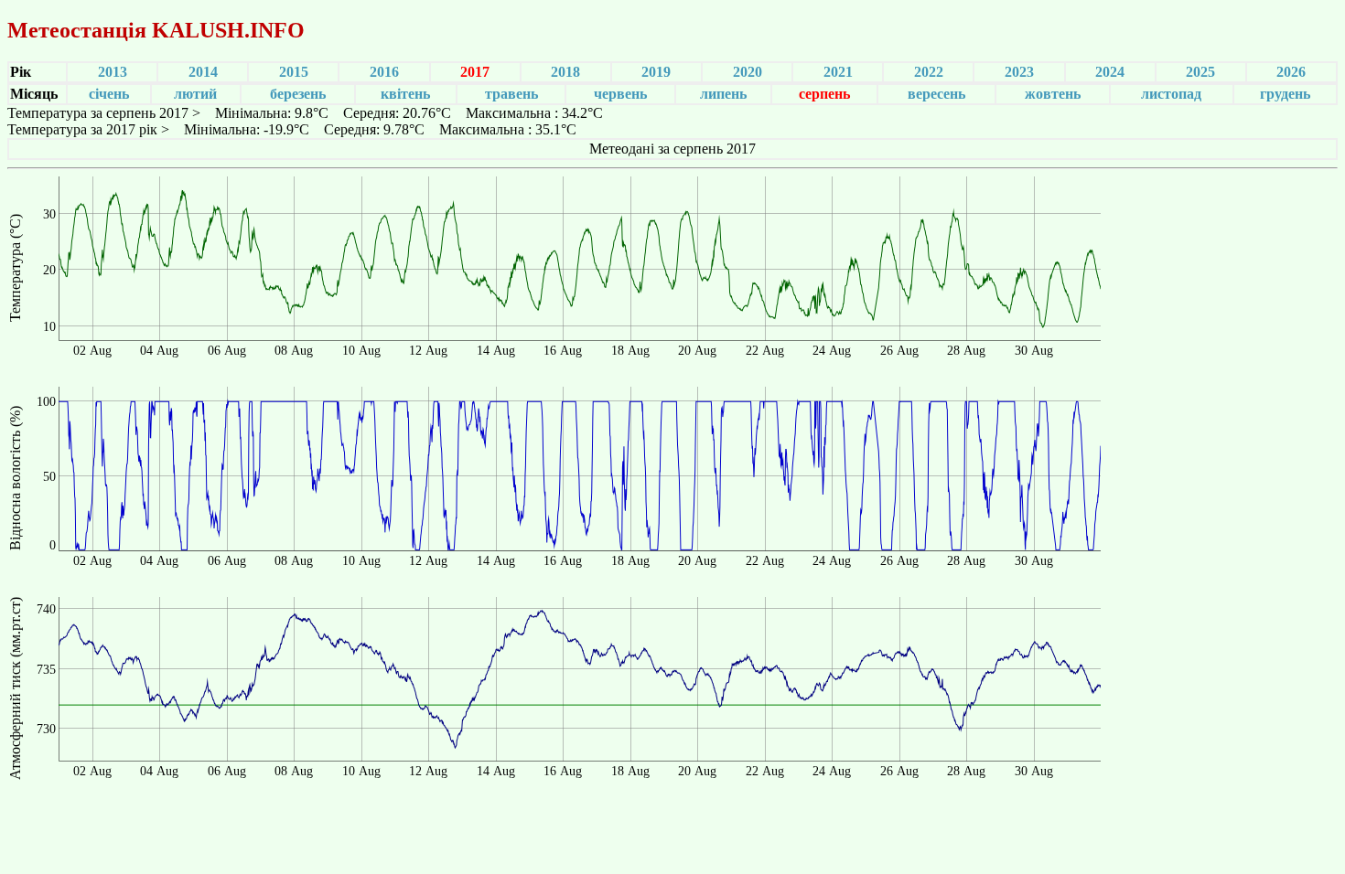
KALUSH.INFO (228, 30)
